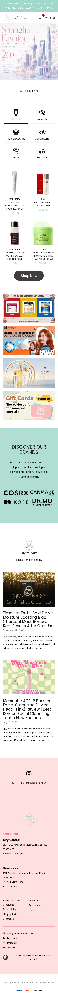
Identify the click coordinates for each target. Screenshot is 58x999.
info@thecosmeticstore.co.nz (40, 3)
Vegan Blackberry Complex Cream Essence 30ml (15, 256)
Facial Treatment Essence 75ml (43, 204)
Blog (31, 910)
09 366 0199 (8, 849)
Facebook (12, 938)
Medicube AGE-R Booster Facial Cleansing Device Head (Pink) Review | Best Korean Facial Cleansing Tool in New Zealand (27, 709)
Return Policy (9, 909)
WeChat (11, 947)
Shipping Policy (10, 914)
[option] (29, 51)
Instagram (12, 942)
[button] (3, 51)
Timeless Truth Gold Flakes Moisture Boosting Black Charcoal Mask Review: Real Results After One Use (28, 619)
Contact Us (8, 918)
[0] (46, 18)
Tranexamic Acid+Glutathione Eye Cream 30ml (15, 205)
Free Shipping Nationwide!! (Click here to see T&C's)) (30, 8)
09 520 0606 (8, 877)
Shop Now (29, 275)
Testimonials (35, 905)
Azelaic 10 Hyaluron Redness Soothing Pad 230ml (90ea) (43, 256)
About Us (33, 900)
